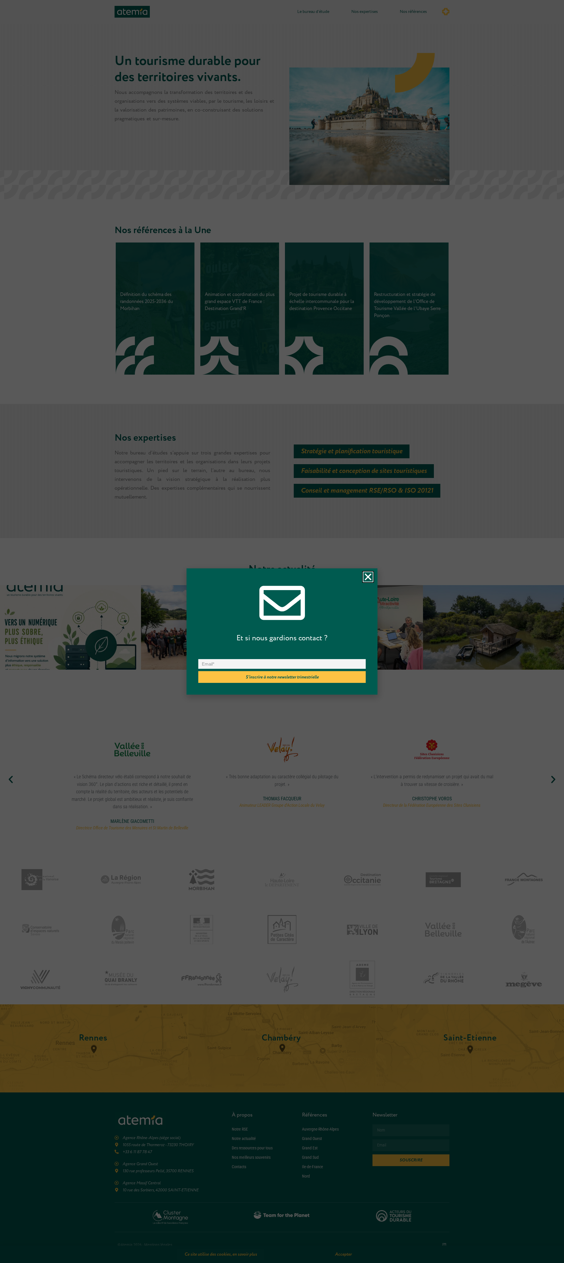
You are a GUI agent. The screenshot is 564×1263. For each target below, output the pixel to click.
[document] (282, 631)
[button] (368, 577)
